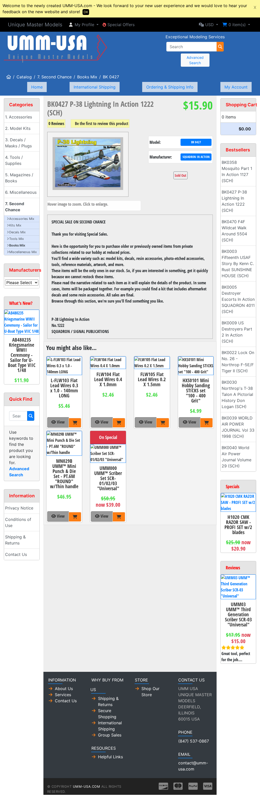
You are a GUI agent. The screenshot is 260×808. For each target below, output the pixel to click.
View (60, 422)
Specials (232, 486)
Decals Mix (17, 232)
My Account (236, 87)
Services (63, 694)
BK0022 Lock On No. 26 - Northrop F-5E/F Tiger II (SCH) (238, 361)
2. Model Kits (17, 128)
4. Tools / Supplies (14, 160)
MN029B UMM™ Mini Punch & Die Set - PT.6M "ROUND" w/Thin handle (64, 474)
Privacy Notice (19, 508)
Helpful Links (110, 756)
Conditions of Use (18, 522)
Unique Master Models (35, 25)
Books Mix (87, 76)
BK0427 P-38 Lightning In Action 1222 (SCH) (234, 201)
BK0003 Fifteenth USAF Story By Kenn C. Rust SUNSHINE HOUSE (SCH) (238, 263)
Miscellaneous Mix (23, 252)
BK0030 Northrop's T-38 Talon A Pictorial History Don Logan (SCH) (237, 394)
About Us (64, 688)
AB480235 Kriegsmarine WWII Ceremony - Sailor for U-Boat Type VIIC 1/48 (22, 355)
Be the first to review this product (101, 123)
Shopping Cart (241, 104)
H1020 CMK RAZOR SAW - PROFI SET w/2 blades (238, 525)
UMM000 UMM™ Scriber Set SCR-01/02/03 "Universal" (108, 478)
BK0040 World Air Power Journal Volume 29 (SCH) (236, 456)
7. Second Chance (54, 76)
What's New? (20, 303)
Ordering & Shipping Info (169, 87)
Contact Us (16, 554)
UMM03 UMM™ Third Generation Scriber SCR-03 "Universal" (238, 614)
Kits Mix (15, 225)
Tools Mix (16, 239)
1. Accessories (18, 116)
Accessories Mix (21, 219)
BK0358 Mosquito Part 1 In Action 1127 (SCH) (237, 171)
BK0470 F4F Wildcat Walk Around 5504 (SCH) (234, 230)
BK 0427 (111, 76)
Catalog (24, 76)
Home (37, 87)
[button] (83, 25)
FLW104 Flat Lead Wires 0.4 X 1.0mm (108, 379)
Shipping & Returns (15, 540)
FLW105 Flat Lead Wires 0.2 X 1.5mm (152, 379)
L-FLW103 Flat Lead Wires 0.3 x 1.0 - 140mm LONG (64, 388)
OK (86, 12)
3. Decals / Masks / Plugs (18, 142)
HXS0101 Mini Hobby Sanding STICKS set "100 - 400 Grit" (196, 390)
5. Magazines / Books (19, 177)
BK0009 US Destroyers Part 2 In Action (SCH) (237, 332)
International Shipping (95, 87)
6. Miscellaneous (21, 192)
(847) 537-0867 (193, 741)
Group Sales (109, 734)
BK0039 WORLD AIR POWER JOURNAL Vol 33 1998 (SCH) (238, 427)
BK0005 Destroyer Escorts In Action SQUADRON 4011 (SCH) (238, 299)
